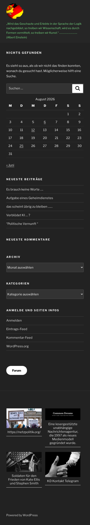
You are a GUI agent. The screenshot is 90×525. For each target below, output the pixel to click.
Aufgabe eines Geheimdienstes (29, 198)
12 (33, 130)
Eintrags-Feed (16, 329)
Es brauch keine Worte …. (24, 189)
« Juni (10, 165)
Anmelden (14, 320)
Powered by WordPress (22, 515)
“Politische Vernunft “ (22, 224)
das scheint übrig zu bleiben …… (29, 206)
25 (21, 146)
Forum (16, 370)
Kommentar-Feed (19, 338)
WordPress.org (17, 346)
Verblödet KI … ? (18, 215)
